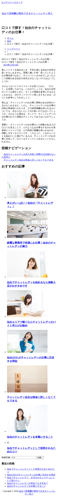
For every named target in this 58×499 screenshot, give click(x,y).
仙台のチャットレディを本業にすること (26, 486)
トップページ (13, 49)
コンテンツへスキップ (12, 2)
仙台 (9, 41)
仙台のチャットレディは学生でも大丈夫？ (27, 483)
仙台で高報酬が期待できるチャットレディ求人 (27, 13)
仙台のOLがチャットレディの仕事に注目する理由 (31, 475)
